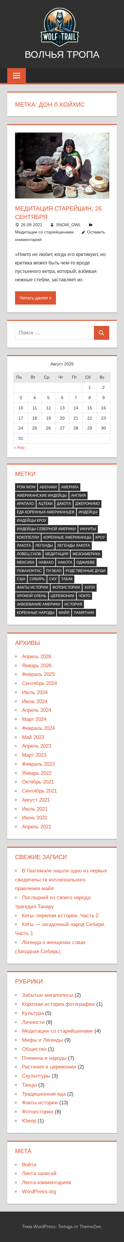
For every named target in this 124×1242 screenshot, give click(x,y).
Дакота (64, 504)
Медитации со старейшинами (44, 232)
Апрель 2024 (36, 710)
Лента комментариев (46, 1182)
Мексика (25, 562)
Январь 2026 (36, 665)
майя (64, 613)
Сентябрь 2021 (39, 791)
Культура (33, 1013)
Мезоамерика (86, 554)
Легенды (44, 545)
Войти (29, 1165)
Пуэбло (53, 571)
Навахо (46, 562)
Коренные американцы (67, 537)
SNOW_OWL (68, 224)
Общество (34, 1049)
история (73, 604)
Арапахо (25, 504)
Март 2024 (34, 719)
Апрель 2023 (36, 746)
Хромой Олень (31, 596)
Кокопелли (28, 537)
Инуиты (88, 529)
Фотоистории (66, 587)
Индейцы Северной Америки (46, 529)
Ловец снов (29, 554)
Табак (67, 579)
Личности (33, 1022)
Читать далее (34, 297)
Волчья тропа (62, 54)
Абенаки (48, 487)
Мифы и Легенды (42, 1040)
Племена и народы (44, 1058)
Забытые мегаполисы (47, 995)
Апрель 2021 (36, 827)
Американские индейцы (42, 495)
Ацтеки (45, 504)
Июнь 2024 (34, 701)
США (21, 579)
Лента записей (39, 1173)
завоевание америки (38, 604)
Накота (65, 562)
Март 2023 (34, 755)
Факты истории (32, 587)
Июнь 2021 (34, 818)
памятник (84, 613)
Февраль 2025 (38, 674)
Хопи (89, 587)
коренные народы (35, 613)
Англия (78, 495)
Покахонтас (29, 571)
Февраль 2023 (38, 764)
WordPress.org (39, 1191)
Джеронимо (87, 504)
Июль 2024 (35, 692)
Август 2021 (36, 800)
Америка (70, 487)
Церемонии (62, 596)
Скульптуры (36, 1076)
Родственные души (86, 571)
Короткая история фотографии (58, 1004)
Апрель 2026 (36, 656)
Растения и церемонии (49, 1067)
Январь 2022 (36, 773)
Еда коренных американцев (45, 512)
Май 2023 (33, 737)
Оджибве (85, 562)
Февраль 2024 (38, 728)
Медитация (56, 554)
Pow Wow (26, 487)
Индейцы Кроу (31, 520)
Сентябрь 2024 (39, 683)
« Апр (19, 447)
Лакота (24, 545)
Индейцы (88, 512)
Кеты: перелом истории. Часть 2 (60, 915)
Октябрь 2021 (38, 782)
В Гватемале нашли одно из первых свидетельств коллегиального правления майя (61, 880)
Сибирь (37, 579)
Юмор (29, 1121)
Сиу (53, 579)
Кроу (100, 537)
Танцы (29, 1085)
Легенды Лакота (73, 545)
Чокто (84, 596)
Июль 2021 (35, 809)
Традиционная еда (44, 1094)
